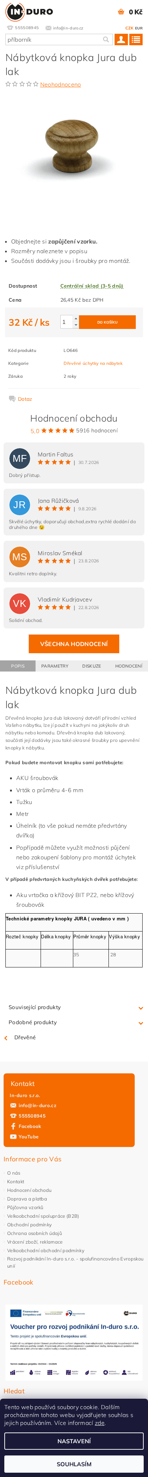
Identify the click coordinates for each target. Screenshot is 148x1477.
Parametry (54, 666)
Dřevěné (25, 1037)
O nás (13, 1173)
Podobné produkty (33, 1022)
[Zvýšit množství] (76, 318)
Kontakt (15, 1181)
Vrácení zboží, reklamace (35, 1242)
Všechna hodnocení (74, 643)
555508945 (32, 1116)
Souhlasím (74, 1464)
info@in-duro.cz (37, 1105)
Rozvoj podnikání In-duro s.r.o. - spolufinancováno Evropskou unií (75, 1262)
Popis (17, 666)
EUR (139, 28)
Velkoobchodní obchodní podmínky (45, 1250)
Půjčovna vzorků (25, 1207)
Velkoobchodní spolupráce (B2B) (43, 1216)
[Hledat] (106, 39)
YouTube (28, 1136)
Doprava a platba (27, 1199)
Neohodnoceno (60, 84)
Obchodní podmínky (29, 1224)
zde (100, 1422)
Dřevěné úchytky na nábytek (93, 363)
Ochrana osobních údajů (34, 1233)
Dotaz (25, 399)
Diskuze (91, 666)
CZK (129, 28)
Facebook (30, 1126)
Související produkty (35, 1007)
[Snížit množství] (76, 324)
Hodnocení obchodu (29, 1190)
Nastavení (74, 1441)
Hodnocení (128, 666)
